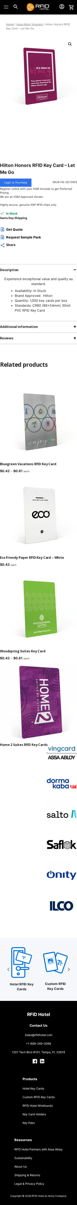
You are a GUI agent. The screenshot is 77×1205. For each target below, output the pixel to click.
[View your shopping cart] (71, 7)
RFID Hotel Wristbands (38, 1105)
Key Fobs (29, 1123)
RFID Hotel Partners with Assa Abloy (38, 1149)
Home (10, 24)
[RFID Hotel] (29, 7)
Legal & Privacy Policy (29, 1183)
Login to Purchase (15, 182)
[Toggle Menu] (7, 7)
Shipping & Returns (27, 1175)
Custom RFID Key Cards (39, 1097)
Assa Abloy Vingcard (29, 24)
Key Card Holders (34, 1114)
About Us (20, 1166)
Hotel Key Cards (33, 1088)
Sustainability (23, 1158)
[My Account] (62, 7)
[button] (70, 44)
